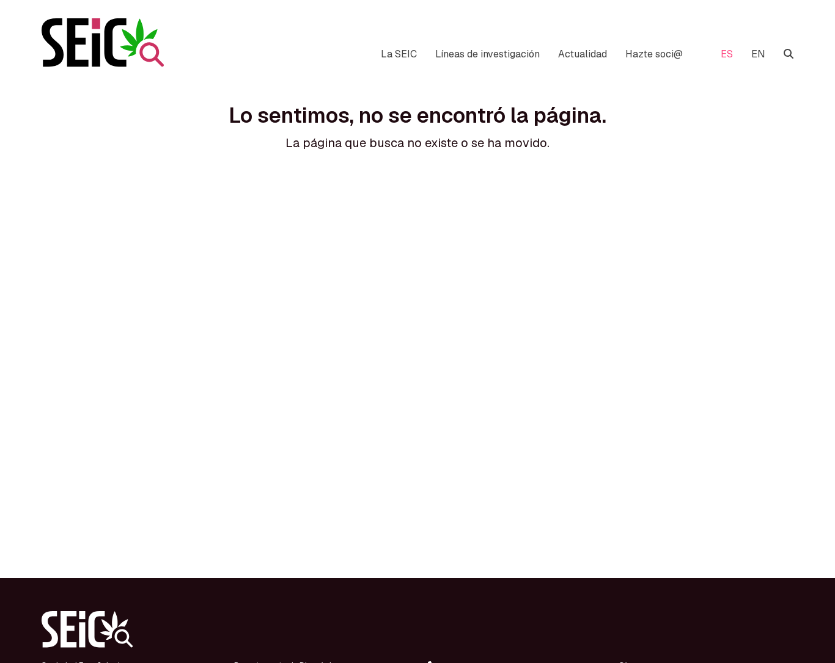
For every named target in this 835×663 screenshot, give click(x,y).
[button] (788, 54)
